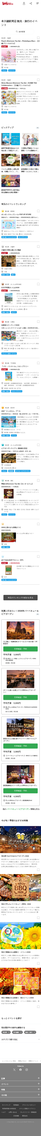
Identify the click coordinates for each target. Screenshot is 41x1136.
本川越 (6, 67)
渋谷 (17, 234)
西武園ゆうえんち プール (12, 429)
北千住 (19, 388)
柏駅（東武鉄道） (9, 385)
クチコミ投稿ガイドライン (27, 1108)
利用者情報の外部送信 (9, 1108)
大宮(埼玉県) (28, 234)
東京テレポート (26, 348)
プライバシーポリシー (29, 1105)
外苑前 (6, 509)
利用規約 (16, 1105)
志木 (5, 577)
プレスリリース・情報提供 (28, 1112)
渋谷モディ (22, 231)
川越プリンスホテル (10, 64)
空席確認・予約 (20, 649)
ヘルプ (3, 1112)
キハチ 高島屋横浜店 (21, 500)
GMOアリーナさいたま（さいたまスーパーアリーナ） (20, 306)
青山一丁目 (12, 509)
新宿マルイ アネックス (11, 231)
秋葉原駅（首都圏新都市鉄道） (13, 383)
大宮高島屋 (7, 465)
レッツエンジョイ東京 (9, 1061)
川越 (5, 272)
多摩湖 (11, 432)
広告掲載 (16, 1116)
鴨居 (5, 348)
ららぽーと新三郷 (20, 343)
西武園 (6, 432)
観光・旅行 (29, 1032)
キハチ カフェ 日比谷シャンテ (24, 502)
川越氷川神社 (8, 269)
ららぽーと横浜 (9, 343)
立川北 (23, 509)
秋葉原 (6, 388)
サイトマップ (6, 1105)
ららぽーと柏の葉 (14, 345)
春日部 (11, 388)
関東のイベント (33, 1061)
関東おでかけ (22, 1061)
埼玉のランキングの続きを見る (20, 597)
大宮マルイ (30, 231)
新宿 (5, 234)
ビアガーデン (24, 809)
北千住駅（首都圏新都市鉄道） (25, 385)
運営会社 (25, 1116)
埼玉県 (3, 38)
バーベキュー (12, 809)
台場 (18, 348)
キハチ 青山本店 (9, 500)
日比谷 (28, 509)
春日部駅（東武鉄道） (31, 383)
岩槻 (5, 544)
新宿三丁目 (11, 234)
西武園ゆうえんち (19, 432)
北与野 (6, 309)
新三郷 (10, 348)
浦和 (32, 509)
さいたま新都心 (18, 309)
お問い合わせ (13, 1112)
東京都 (7, 211)
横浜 (18, 509)
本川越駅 (16, 1032)
